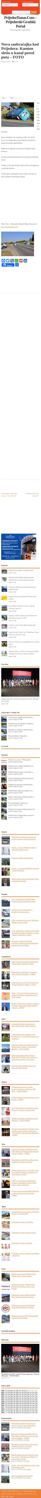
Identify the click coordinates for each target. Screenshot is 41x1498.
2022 (2, 1398)
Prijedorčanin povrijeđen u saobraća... (21, 723)
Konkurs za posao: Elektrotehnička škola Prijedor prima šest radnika (24, 1296)
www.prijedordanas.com (9, 227)
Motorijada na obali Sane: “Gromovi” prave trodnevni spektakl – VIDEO (24, 973)
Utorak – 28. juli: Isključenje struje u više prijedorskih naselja (24, 849)
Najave (11, 1496)
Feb (9, 1390)
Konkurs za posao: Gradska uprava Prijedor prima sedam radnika (24, 1275)
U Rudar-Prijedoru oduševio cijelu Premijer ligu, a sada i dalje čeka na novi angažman (25, 1037)
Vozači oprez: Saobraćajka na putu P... (21, 815)
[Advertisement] (21, 37)
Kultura (30, 1494)
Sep (28, 1392)
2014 (2, 1412)
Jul (23, 1390)
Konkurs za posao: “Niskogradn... (20, 760)
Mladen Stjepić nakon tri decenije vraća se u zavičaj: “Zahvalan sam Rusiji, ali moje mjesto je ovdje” (25, 1172)
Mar (11, 1390)
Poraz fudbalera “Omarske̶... (18, 736)
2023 (2, 1396)
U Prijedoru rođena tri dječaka (22, 1243)
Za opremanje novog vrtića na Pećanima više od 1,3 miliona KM (25, 1213)
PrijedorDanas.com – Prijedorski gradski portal (20, 21)
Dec (36, 1392)
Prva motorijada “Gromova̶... (18, 803)
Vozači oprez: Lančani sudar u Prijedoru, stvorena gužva (22, 911)
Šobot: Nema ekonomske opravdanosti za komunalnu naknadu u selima (25, 963)
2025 (2, 1392)
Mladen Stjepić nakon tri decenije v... (21, 772)
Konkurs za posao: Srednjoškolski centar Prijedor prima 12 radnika (23, 1306)
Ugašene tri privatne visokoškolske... (21, 784)
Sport (25, 1494)
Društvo (29, 1427)
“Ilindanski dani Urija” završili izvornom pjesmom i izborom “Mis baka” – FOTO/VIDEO (24, 1089)
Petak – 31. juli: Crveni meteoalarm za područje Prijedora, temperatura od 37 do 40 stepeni (25, 995)
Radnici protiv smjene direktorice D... (21, 766)
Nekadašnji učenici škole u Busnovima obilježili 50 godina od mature (25, 1161)
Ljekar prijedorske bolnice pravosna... (21, 778)
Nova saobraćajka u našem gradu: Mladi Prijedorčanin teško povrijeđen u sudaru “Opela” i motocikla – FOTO (25, 933)
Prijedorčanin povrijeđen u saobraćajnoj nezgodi (21, 570)
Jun (20, 1390)
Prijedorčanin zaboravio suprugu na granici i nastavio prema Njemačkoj (24, 838)
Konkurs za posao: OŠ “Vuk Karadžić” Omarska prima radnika (25, 1317)
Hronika (16, 61)
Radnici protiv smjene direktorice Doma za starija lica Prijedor (25, 880)
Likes (4, 97)
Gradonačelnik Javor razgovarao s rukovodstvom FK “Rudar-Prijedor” (24, 1025)
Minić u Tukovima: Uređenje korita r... (21, 797)
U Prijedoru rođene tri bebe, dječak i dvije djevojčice (22, 625)
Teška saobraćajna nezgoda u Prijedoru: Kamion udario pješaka (25, 921)
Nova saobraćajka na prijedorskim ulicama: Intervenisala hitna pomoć (24, 900)
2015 (2, 1411)
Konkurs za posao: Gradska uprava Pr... (22, 809)
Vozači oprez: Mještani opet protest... (21, 717)
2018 (2, 1405)
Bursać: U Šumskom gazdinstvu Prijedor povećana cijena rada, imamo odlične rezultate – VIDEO (25, 1006)
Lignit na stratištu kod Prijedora (22, 858)
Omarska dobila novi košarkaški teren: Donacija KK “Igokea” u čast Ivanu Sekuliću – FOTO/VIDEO (25, 1047)
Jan (6, 1390)
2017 (2, 1407)
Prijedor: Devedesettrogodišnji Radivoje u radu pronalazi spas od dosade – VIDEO (25, 1193)
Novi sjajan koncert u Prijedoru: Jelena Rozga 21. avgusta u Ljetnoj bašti (25, 1109)
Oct (31, 1392)
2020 (2, 1402)
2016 (2, 1409)
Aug (25, 1390)
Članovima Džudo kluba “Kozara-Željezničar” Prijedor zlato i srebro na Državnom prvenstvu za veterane (24, 1057)
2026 (2, 1390)
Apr (14, 1390)
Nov (33, 1392)
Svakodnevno (19, 1494)
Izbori (6, 1496)
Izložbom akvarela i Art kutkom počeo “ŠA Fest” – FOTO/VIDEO (25, 1119)
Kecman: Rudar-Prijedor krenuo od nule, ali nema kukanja (24, 1067)
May (17, 1390)
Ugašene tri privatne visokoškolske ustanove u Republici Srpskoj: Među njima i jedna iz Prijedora (24, 1183)
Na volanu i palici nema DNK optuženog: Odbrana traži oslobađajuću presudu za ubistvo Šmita (25, 943)
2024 (2, 1394)
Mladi (2, 1496)
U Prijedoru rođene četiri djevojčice (24, 1233)
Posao (13, 1494)
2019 (2, 1403)
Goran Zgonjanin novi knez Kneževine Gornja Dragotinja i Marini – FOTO (25, 984)
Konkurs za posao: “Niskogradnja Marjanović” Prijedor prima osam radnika (23, 1287)
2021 (2, 1400)
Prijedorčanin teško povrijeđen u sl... (20, 791)
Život (28, 1440)
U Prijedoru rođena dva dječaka (22, 1222)
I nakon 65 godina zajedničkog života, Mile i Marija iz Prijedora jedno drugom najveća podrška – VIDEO (25, 1151)
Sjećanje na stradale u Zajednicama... (21, 730)
